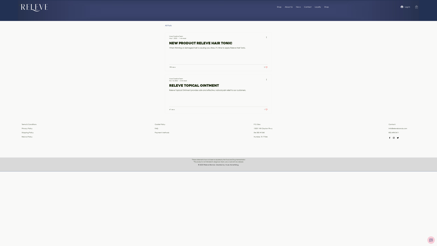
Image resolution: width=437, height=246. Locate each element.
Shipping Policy (28, 132)
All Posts (168, 25)
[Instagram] (394, 138)
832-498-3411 (394, 132)
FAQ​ (156, 128)
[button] (416, 6)
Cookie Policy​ (160, 124)
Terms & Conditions (29, 124)
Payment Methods (162, 132)
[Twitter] (398, 138)
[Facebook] (390, 138)
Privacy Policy (27, 128)
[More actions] (267, 37)
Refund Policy (27, 137)
